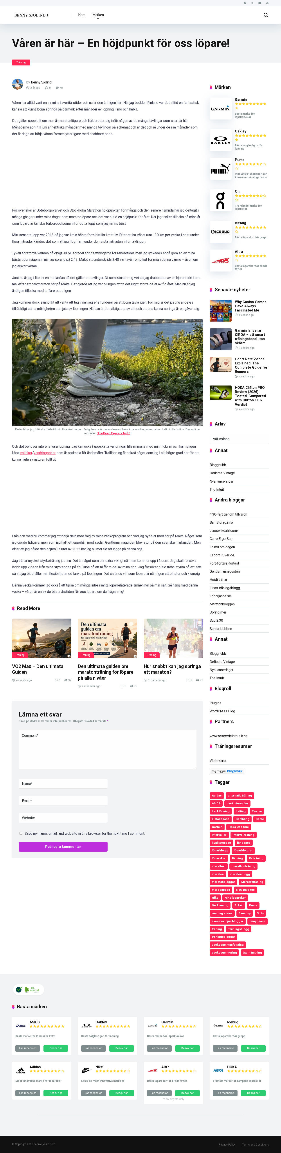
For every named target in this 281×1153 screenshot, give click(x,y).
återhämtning (252, 952)
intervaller (219, 834)
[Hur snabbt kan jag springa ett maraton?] (173, 638)
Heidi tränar (218, 579)
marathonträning (243, 866)
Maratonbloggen (222, 604)
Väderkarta (218, 761)
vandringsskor (45, 453)
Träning (21, 62)
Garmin (241, 100)
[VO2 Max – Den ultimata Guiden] (41, 638)
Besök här (56, 1048)
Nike (215, 897)
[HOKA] (218, 1075)
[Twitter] (252, 3)
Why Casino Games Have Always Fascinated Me (251, 306)
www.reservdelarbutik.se (229, 736)
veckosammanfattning (228, 944)
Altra (239, 252)
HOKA (232, 1067)
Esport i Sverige (222, 555)
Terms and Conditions (255, 1144)
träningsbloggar (223, 936)
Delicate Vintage (222, 473)
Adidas (217, 795)
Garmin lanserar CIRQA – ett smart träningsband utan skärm (250, 336)
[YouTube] (259, 3)
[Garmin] (221, 118)
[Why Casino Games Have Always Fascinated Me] (221, 321)
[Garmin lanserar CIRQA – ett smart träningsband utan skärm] (221, 349)
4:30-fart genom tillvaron (228, 514)
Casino (257, 811)
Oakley (240, 131)
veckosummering (224, 952)
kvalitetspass (221, 842)
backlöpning (221, 811)
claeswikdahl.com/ (224, 531)
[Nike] (86, 1075)
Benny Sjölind (41, 82)
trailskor (26, 453)
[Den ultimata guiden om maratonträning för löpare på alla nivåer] (107, 638)
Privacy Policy (227, 1144)
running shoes (222, 913)
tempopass (257, 921)
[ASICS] (20, 1030)
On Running (220, 905)
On (237, 191)
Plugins (215, 703)
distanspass (220, 819)
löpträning (256, 858)
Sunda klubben (221, 629)
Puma (239, 160)
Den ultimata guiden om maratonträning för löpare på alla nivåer (105, 672)
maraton (218, 874)
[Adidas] (20, 1075)
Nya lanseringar (221, 481)
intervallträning (243, 834)
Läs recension (27, 1048)
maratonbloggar (223, 881)
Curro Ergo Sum (221, 539)
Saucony (245, 913)
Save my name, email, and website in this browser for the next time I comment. (85, 833)
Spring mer (218, 612)
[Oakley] (221, 150)
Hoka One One (239, 827)
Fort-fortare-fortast (224, 563)
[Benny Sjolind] (31, 13)
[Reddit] (267, 3)
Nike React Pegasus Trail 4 (113, 433)
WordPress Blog (222, 711)
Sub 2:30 (216, 620)
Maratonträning (252, 881)
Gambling (242, 819)
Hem (81, 15)
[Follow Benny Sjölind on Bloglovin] (227, 773)
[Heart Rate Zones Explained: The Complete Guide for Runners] (221, 370)
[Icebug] (221, 242)
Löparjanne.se (220, 596)
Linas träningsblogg (225, 588)
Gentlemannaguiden (225, 571)
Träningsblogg (238, 929)
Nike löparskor (235, 897)
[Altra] (221, 270)
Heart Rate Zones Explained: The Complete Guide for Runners (251, 365)
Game (260, 819)
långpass (243, 842)
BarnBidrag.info (221, 522)
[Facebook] (245, 3)
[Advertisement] (107, 174)
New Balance (245, 889)
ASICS (216, 803)
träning (217, 929)
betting (241, 811)
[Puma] (221, 178)
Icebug (240, 223)
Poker (238, 905)
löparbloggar (243, 850)
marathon (218, 866)
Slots (260, 913)
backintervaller (237, 803)
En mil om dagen (222, 547)
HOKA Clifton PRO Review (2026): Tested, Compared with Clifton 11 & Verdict (250, 396)
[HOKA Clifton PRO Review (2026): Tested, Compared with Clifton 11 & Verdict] (221, 398)
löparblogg (220, 850)
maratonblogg (240, 874)
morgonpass (221, 889)
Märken (98, 15)
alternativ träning (240, 795)
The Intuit (217, 489)
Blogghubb (218, 465)
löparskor (219, 858)
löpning (237, 858)
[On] (221, 210)
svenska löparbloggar (227, 921)
